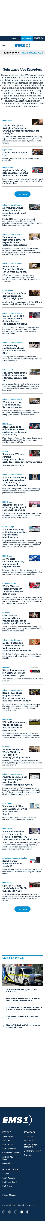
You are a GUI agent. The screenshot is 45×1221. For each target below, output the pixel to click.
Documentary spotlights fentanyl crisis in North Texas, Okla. (14, 349)
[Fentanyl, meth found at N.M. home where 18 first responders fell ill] (34, 372)
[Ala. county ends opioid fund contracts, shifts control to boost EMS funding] (34, 426)
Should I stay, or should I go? (15, 154)
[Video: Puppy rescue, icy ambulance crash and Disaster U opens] (34, 670)
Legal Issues (7, 120)
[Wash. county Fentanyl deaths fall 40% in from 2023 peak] (34, 266)
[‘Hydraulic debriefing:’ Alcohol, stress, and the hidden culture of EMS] (37, 170)
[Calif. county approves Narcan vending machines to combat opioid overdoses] (34, 615)
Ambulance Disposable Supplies (14, 858)
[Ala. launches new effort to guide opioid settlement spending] (34, 504)
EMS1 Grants (7, 424)
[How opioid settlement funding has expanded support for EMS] (34, 558)
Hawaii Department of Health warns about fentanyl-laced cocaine (14, 211)
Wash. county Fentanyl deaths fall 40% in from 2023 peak (14, 269)
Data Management (9, 583)
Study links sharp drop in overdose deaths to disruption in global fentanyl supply (16, 696)
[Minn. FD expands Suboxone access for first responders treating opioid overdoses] (34, 642)
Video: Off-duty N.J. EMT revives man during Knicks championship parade (14, 320)
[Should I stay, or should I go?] (37, 152)
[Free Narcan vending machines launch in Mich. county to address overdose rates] (34, 477)
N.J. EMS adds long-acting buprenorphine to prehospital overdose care (14, 533)
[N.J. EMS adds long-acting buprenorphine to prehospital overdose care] (34, 529)
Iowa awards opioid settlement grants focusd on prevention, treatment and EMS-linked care (19, 835)
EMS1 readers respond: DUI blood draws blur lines (22, 1017)
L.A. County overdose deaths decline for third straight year (14, 296)
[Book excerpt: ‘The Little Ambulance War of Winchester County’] (34, 806)
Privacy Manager (9, 1195)
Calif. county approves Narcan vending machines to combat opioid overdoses (16, 619)
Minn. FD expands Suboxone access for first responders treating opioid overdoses (16, 646)
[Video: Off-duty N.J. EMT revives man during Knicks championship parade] (34, 315)
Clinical (5, 451)
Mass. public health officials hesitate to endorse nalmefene (23, 1026)
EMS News (6, 667)
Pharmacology (8, 527)
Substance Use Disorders (12, 205)
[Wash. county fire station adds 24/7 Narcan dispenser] (34, 401)
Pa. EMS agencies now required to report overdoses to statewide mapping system (17, 780)
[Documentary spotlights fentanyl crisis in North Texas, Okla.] (34, 345)
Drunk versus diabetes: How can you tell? (12, 863)
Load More (22, 194)
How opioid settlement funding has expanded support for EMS (13, 562)
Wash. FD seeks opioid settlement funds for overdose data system (12, 590)
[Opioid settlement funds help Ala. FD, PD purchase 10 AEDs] (34, 885)
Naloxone (6, 613)
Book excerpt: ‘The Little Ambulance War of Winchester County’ (14, 810)
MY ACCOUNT (27, 38)
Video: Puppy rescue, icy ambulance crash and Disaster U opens (14, 673)
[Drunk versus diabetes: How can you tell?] (34, 860)
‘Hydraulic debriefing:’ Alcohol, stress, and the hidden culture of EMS (15, 173)
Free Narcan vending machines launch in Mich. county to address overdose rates (14, 481)
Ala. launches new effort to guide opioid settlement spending (14, 507)
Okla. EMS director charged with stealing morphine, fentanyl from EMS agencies (24, 1008)
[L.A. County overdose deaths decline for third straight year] (34, 293)
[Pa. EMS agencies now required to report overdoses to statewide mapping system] (34, 776)
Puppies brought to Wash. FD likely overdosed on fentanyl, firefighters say (16, 753)
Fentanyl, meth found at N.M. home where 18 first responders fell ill (14, 376)
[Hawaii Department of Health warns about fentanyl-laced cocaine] (34, 207)
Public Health (7, 290)
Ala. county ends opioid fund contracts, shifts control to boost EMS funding (14, 430)
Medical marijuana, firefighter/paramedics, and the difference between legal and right (20, 129)
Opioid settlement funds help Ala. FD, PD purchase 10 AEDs (14, 888)
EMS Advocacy (8, 167)
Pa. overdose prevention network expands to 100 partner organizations (14, 241)
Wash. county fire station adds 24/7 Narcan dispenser (12, 405)
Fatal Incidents (8, 370)
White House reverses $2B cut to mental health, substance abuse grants (14, 726)
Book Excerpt (7, 803)
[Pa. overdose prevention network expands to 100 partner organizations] (34, 237)
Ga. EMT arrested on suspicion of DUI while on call (21, 991)
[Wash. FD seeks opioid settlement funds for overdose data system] (34, 585)
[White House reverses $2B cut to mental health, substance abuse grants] (34, 722)
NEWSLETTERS (14, 38)
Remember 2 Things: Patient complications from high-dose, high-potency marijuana (22, 458)
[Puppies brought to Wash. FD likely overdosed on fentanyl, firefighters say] (34, 749)
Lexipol (18, 1205)
